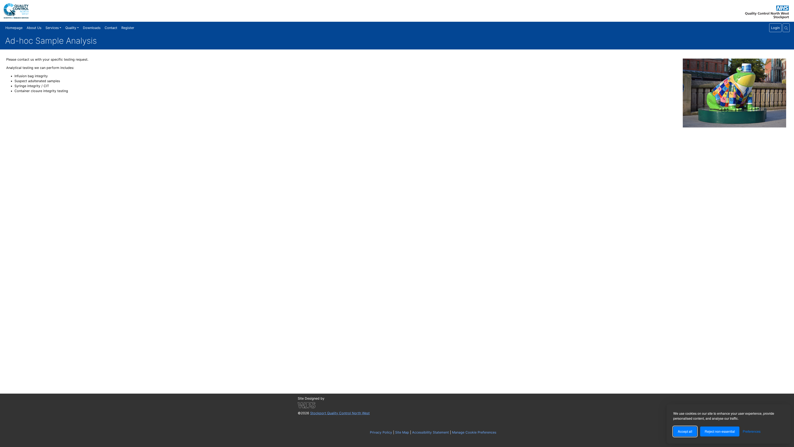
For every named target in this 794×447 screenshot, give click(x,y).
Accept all (685, 431)
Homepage (14, 28)
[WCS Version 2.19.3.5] (334, 405)
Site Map (401, 432)
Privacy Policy (380, 432)
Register (127, 28)
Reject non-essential (720, 431)
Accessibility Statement (430, 432)
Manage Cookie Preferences (473, 432)
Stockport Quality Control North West (340, 413)
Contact (111, 28)
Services (52, 28)
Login (775, 28)
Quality (70, 28)
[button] (786, 27)
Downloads (91, 28)
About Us (34, 28)
